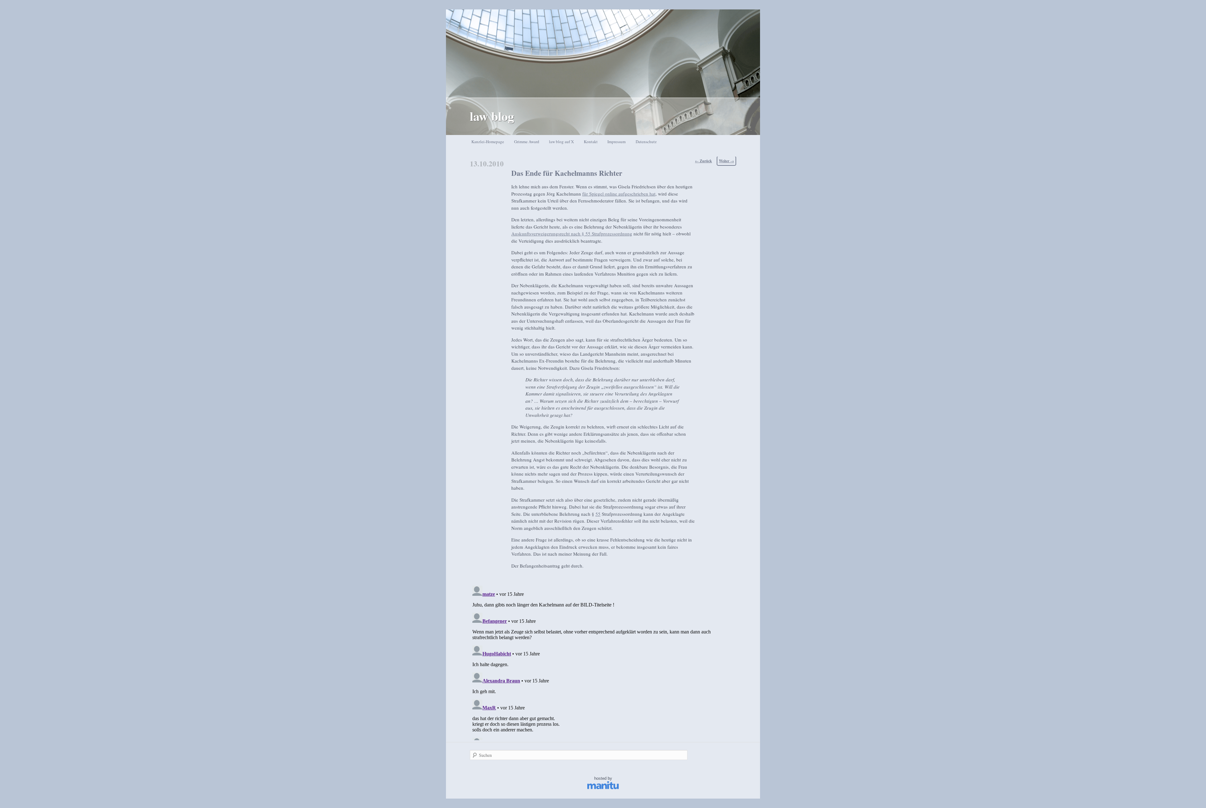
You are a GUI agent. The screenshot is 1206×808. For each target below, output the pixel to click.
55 (597, 514)
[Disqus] (603, 661)
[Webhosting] (603, 787)
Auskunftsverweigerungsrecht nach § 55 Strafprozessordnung (571, 233)
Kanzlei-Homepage (487, 141)
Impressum (616, 141)
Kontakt (591, 141)
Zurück (703, 161)
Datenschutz (646, 141)
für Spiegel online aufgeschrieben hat (618, 194)
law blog (492, 116)
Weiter (726, 161)
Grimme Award (526, 141)
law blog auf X (561, 141)
